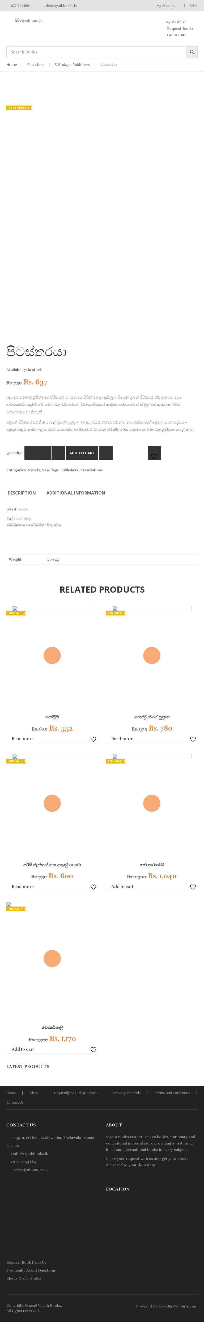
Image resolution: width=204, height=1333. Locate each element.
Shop (34, 1092)
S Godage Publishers (72, 64)
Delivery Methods (126, 1092)
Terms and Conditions (172, 1092)
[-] (31, 453)
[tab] (21, 493)
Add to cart (82, 452)
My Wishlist (175, 22)
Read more (23, 738)
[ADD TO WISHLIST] (154, 453)
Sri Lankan (146, 1137)
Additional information (75, 493)
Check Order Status (23, 1278)
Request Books (180, 28)
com (194, 1306)
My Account (165, 5)
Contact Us (15, 1102)
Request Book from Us (26, 1262)
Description (22, 493)
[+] (58, 453)
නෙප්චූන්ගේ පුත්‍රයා (151, 717)
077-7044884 (20, 5)
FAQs (193, 5)
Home (11, 64)
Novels (34, 470)
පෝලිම (52, 717)
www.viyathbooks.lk (30, 1169)
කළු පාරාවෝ (152, 864)
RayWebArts (178, 1306)
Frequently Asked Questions (75, 1092)
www (162, 1306)
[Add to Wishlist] (94, 739)
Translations (91, 470)
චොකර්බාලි (52, 1027)
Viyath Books (49, 1305)
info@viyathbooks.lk (60, 5)
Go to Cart (176, 35)
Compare (106, 453)
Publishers (36, 64)
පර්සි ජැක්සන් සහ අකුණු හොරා (52, 864)
